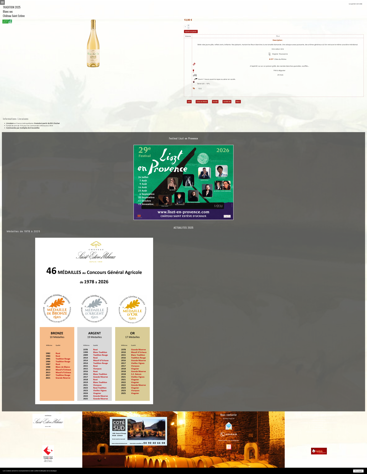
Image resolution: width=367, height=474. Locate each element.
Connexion (319, 425)
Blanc (238, 102)
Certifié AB (226, 102)
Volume (188, 36)
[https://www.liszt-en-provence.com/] (138, 431)
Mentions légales (319, 420)
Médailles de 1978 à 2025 (23, 231)
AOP (189, 102)
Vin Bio (215, 102)
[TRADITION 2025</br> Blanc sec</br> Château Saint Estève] (93, 43)
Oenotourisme (48, 466)
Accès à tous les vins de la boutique (319, 432)
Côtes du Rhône (202, 102)
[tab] (128, 447)
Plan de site (319, 427)
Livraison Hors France (319, 429)
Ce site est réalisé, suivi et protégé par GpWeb (319, 444)
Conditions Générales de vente (319, 418)
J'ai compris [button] (358, 471)
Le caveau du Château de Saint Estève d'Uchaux (319, 422)
